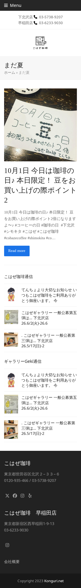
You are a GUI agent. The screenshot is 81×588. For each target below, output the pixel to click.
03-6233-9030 (51, 22)
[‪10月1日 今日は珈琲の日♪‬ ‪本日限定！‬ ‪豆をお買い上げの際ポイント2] (40, 124)
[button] (12, 5)
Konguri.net (54, 580)
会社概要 (12, 561)
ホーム (9, 72)
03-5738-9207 (51, 16)
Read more (16, 250)
